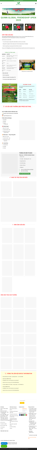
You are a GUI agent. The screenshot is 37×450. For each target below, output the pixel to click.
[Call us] (24, 415)
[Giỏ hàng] (35, 3)
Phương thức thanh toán (13, 414)
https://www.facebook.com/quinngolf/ (12, 380)
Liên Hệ (1, 428)
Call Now (4, 446)
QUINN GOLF (26, 448)
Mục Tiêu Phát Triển (3, 425)
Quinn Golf (15, 448)
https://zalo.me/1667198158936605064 (12, 382)
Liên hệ (11, 428)
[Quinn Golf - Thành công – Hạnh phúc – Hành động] (18, 3)
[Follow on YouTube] (26, 415)
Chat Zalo (4, 443)
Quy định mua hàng (13, 426)
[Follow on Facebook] (19, 415)
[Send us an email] (23, 415)
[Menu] (1, 3)
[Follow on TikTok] (21, 415)
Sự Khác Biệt (2, 427)
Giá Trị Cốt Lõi (2, 422)
